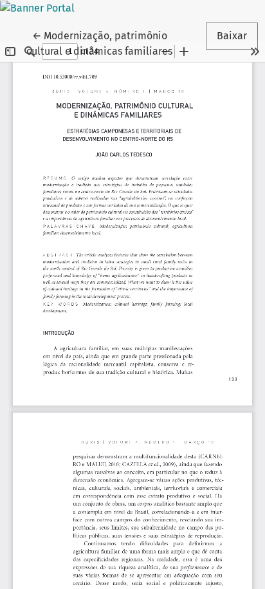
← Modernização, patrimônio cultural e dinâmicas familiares (102, 43)
